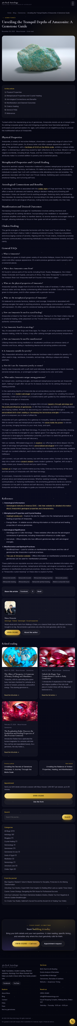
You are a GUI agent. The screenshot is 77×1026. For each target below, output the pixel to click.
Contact (4, 1000)
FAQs (3, 1003)
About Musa (6, 993)
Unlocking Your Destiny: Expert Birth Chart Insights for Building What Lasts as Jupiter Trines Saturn (38, 888)
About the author (31, 632)
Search (67, 817)
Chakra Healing (13, 106)
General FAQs (12, 110)
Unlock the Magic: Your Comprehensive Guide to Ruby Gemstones (54, 676)
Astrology (7, 835)
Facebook (24, 591)
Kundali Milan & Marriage (48, 975)
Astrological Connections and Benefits (21, 99)
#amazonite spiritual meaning (41, 582)
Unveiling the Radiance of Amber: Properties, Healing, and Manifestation (57, 766)
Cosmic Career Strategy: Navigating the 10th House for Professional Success (31, 891)
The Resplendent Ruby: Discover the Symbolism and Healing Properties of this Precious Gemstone (19, 733)
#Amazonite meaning (9, 582)
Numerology (8, 862)
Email (39, 591)
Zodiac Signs (8, 869)
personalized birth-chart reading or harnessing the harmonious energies (30, 412)
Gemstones (22, 13)
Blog (14, 13)
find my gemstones (8, 1009)
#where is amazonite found (61, 582)
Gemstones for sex (11, 852)
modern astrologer (23, 394)
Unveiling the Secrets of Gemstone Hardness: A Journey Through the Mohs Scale (18, 768)
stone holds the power (54, 423)
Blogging (7, 838)
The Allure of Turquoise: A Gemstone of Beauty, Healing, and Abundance (19, 675)
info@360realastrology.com (49, 996)
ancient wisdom (27, 461)
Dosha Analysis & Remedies (49, 972)
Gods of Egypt (9, 855)
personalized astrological (44, 446)
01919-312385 (12, 632)
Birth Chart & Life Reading (48, 969)
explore (39, 443)
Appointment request (53, 944)
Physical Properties (14, 92)
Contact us (6, 469)
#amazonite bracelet (25, 578)
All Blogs (7, 831)
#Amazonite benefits (9, 578)
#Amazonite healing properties (43, 578)
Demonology (8, 845)
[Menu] (73, 3)
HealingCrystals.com (14, 516)
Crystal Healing (9, 841)
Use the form (38, 802)
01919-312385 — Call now (25, 944)
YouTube (16, 983)
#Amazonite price (24, 582)
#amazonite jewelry (61, 578)
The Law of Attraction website (18, 556)
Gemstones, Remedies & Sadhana (51, 979)
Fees (3, 1006)
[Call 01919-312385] (72, 1021)
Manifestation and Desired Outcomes (21, 103)
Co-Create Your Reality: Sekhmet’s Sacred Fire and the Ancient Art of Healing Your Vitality (35, 901)
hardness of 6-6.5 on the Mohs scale (39, 147)
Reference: (11, 113)
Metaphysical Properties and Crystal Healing (24, 96)
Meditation (8, 859)
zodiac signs (43, 189)
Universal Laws (9, 866)
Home (9, 13)
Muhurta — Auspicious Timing (50, 982)
